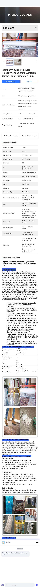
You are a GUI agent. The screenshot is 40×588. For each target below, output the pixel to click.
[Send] (37, 585)
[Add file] (2, 585)
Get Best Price (10, 81)
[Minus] (37, 542)
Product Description (29, 136)
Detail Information (10, 136)
